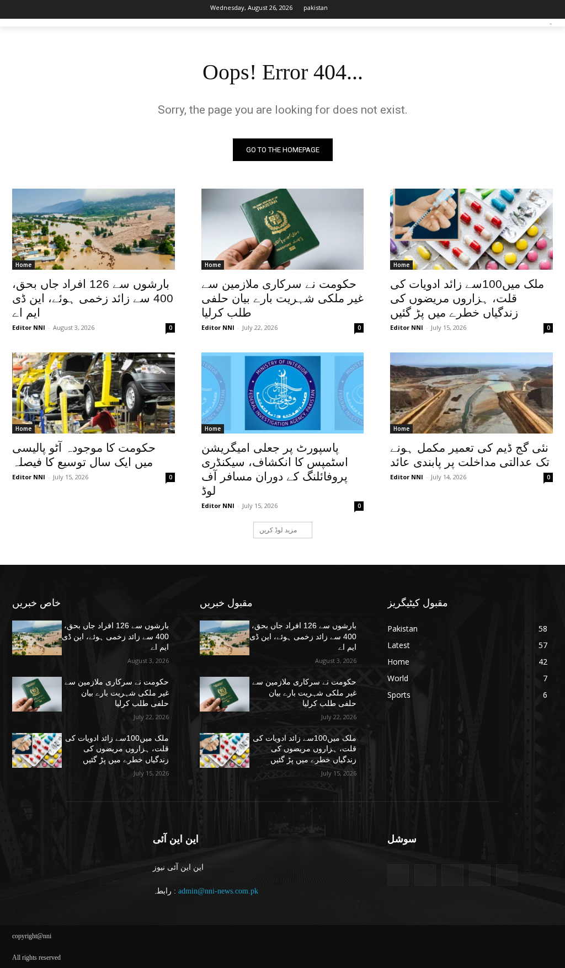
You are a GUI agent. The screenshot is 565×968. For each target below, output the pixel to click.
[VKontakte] (507, 875)
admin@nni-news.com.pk (218, 891)
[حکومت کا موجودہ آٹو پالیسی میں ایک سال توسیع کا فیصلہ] (93, 393)
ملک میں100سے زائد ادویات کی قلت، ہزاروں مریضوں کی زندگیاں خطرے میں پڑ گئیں (467, 298)
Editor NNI (28, 327)
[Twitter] (57, 10)
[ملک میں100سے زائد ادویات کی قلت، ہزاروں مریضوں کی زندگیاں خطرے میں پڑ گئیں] (471, 229)
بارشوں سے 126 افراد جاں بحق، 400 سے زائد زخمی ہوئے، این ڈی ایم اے (92, 298)
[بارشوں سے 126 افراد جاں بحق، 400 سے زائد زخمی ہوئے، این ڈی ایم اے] (93, 229)
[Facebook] (20, 10)
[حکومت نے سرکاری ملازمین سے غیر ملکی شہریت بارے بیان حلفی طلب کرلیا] (282, 229)
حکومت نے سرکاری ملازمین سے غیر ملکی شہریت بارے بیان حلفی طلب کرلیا (282, 298)
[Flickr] (452, 875)
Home (23, 265)
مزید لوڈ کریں (278, 529)
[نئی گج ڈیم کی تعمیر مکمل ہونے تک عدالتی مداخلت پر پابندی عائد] (471, 393)
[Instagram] (39, 10)
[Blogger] (398, 875)
